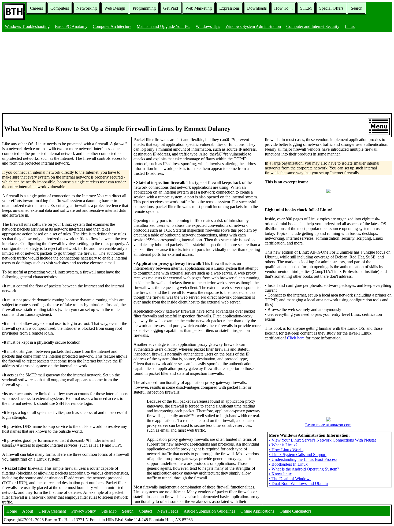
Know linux (280, 474)
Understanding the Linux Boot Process (303, 459)
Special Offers (331, 8)
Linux (350, 26)
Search (356, 8)
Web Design (114, 8)
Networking (86, 8)
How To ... (283, 8)
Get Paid (170, 8)
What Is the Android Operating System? (304, 469)
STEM (306, 8)
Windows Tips (208, 26)
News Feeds (167, 511)
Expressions (229, 8)
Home (11, 511)
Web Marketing (198, 8)
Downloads (257, 8)
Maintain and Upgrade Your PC (163, 26)
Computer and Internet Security (312, 26)
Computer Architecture (112, 26)
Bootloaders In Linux (288, 464)
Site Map (109, 511)
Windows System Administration (253, 26)
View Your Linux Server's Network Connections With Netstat (322, 440)
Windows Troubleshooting (27, 26)
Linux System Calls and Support (297, 454)
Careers (36, 8)
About (27, 511)
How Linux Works (286, 449)
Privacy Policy (83, 511)
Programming (144, 8)
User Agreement (52, 511)
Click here (295, 338)
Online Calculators (295, 511)
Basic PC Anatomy (71, 26)
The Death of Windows (290, 478)
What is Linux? (283, 445)
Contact (145, 511)
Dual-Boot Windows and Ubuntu (298, 483)
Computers (59, 8)
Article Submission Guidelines (209, 511)
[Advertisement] (197, 72)
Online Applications (257, 511)
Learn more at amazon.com (328, 425)
